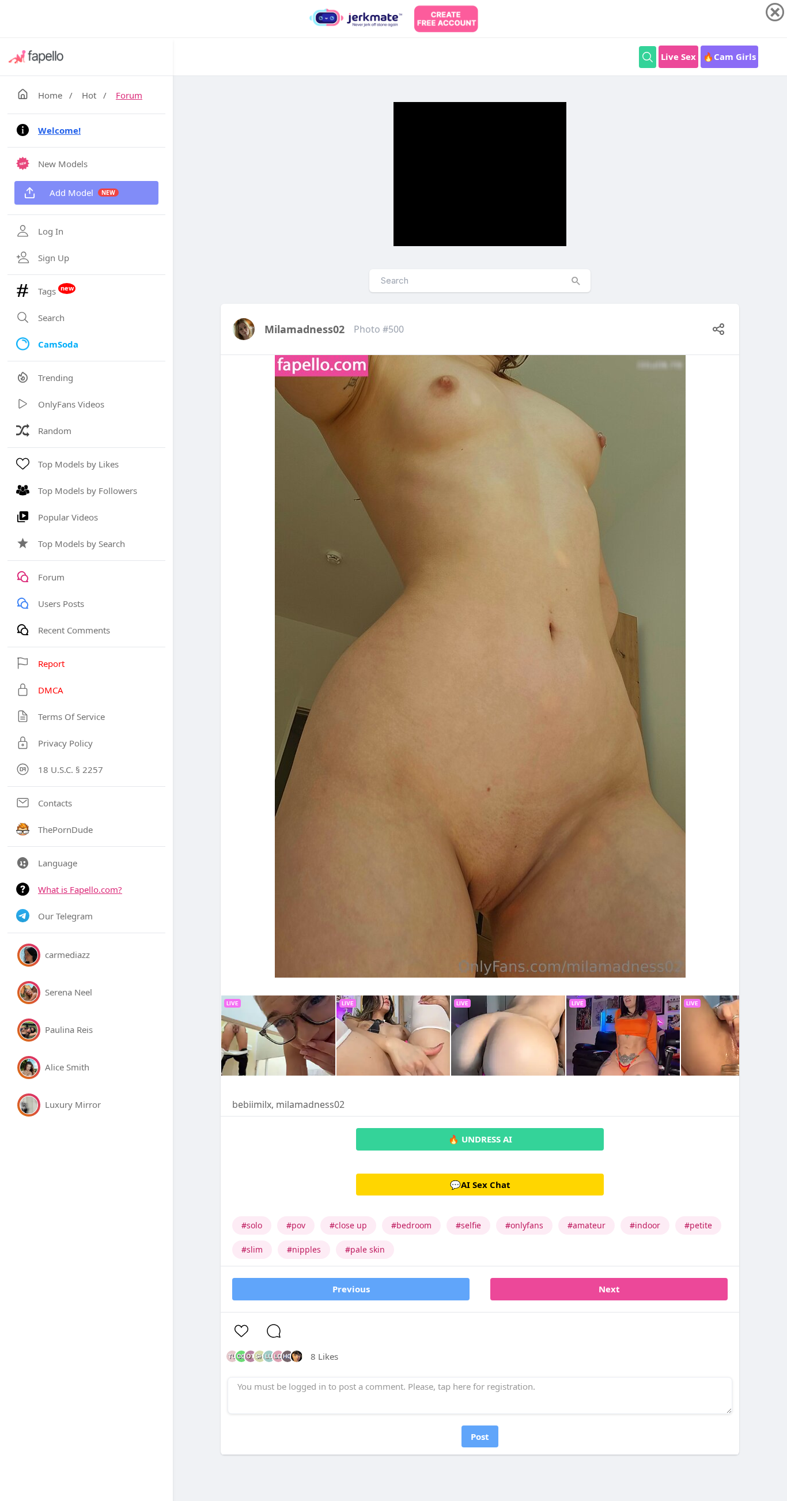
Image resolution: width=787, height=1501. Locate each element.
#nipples (304, 1249)
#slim (252, 1249)
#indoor (645, 1225)
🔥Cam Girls (729, 56)
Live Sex (678, 56)
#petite (698, 1225)
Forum (129, 95)
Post (480, 1436)
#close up (348, 1225)
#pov (295, 1225)
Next (609, 1289)
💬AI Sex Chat (480, 1184)
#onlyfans (524, 1225)
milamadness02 (304, 329)
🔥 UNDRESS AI (480, 1139)
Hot (89, 95)
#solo (251, 1225)
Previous (351, 1289)
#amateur (586, 1225)
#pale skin (365, 1249)
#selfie (468, 1225)
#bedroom (411, 1225)
